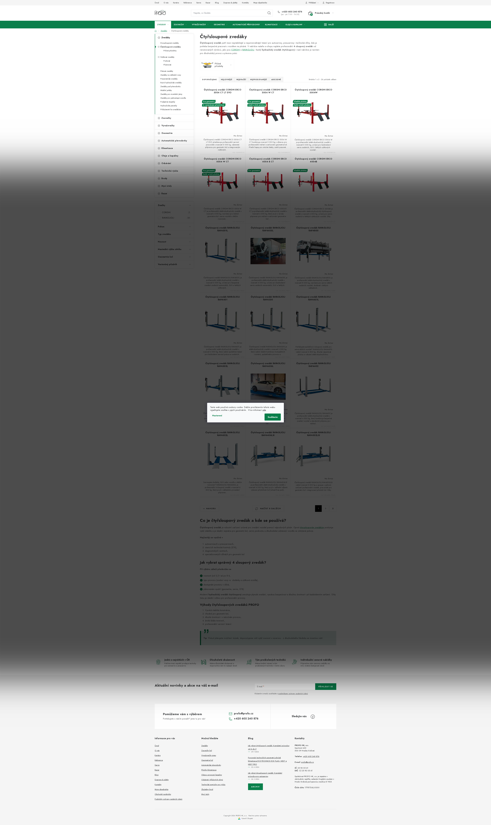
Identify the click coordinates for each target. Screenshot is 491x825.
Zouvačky (166, 118)
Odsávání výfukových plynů (212, 779)
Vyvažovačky (168, 125)
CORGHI (176, 212)
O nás (166, 2)
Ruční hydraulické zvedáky (171, 82)
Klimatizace (167, 148)
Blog (217, 2)
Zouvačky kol (206, 750)
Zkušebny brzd (207, 789)
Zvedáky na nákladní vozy (170, 75)
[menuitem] (163, 24)
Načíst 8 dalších (270, 508)
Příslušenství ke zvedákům (170, 109)
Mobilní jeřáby (166, 90)
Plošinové (167, 64)
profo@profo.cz (243, 713)
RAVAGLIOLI (176, 217)
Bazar (208, 2)
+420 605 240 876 (291, 11)
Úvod (157, 2)
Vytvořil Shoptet (247, 818)
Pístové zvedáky (166, 71)
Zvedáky (165, 37)
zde (264, 409)
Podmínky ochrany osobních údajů (168, 799)
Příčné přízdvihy (170, 50)
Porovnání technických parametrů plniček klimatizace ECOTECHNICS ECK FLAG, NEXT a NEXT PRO (267, 761)
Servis (198, 2)
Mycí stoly (166, 185)
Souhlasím (273, 417)
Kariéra (176, 2)
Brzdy (164, 178)
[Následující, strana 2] (325, 508)
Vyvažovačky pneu (208, 755)
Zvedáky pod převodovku (170, 86)
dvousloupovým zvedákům (312, 527)
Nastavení (217, 415)
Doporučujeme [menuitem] (209, 79)
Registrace (330, 2)
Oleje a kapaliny (169, 155)
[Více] (329, 24)
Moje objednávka (260, 2)
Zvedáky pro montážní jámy (171, 94)
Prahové (167, 61)
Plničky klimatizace (208, 770)
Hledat (269, 13)
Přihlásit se (325, 686)
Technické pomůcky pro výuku (213, 784)
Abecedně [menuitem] (276, 79)
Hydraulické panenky (168, 105)
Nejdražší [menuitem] (241, 79)
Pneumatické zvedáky (169, 79)
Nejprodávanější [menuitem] (258, 79)
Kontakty (245, 2)
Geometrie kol (207, 760)
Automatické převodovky (174, 140)
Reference (188, 2)
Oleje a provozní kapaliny (211, 775)
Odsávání (166, 163)
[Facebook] (313, 717)
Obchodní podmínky (163, 794)
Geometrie (167, 133)
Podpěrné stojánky (167, 102)
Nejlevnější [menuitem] (226, 79)
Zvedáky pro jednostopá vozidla (173, 98)
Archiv (255, 786)
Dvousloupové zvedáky (169, 43)
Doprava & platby (230, 2)
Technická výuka (169, 170)
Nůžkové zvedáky (167, 57)
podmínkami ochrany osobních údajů (293, 693)
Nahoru (211, 508)
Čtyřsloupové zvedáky (170, 47)
